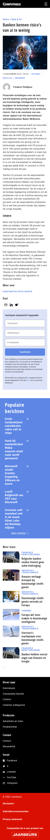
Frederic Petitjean (22, 87)
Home (6, 19)
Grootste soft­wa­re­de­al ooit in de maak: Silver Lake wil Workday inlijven (14, 518)
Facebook (12, 760)
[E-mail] (6, 305)
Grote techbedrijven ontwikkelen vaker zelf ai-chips (14, 426)
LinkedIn (11, 771)
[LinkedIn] (11, 305)
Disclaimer (8, 803)
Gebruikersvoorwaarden (16, 811)
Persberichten (10, 726)
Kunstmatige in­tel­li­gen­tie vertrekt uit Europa (33, 601)
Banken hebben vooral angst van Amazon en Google (34, 657)
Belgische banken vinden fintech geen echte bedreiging (33, 562)
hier (28, 380)
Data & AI (17, 19)
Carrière (26, 611)
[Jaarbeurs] (25, 833)
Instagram (12, 783)
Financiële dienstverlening (31, 553)
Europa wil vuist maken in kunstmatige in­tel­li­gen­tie (34, 618)
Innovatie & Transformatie (30, 571)
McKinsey (20, 78)
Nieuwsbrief (9, 746)
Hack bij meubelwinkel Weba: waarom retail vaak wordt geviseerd (14, 449)
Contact (7, 741)
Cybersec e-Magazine (14, 705)
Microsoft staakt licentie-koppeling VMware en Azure (12, 474)
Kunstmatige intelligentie (17, 291)
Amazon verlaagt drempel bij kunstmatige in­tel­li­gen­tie (33, 582)
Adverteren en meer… (13, 721)
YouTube (11, 777)
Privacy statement (12, 819)
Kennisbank (9, 688)
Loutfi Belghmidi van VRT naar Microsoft (14, 497)
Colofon (7, 699)
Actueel (35, 74)
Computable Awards (13, 693)
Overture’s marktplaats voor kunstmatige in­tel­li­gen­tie (33, 638)
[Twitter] (16, 305)
